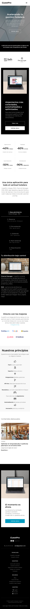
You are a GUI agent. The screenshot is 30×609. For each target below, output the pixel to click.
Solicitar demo (15, 31)
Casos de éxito (15, 579)
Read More (4, 450)
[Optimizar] (15, 431)
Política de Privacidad (13, 605)
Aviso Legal (5, 605)
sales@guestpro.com (20, 545)
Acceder (15, 591)
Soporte (15, 593)
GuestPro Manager (15, 555)
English (16, 590)
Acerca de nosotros (15, 563)
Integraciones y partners (15, 581)
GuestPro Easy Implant (15, 583)
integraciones (15, 325)
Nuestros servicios (15, 565)
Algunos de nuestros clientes (15, 567)
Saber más (15, 123)
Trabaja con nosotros (15, 569)
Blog (15, 577)
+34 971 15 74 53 (9, 545)
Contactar (15, 571)
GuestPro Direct (15, 557)
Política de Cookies (23, 605)
